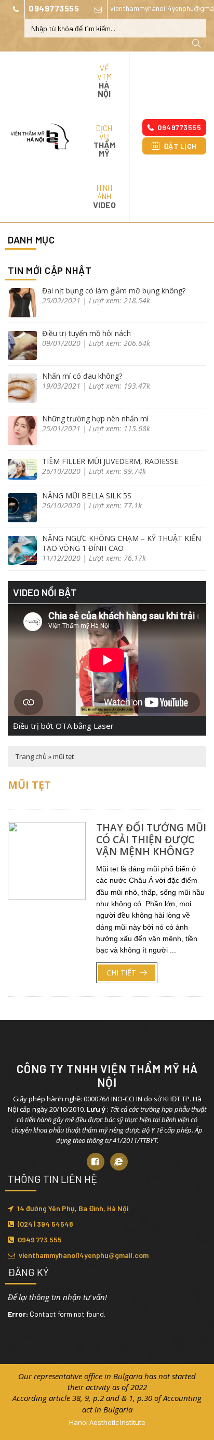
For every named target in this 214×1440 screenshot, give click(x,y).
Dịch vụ (104, 140)
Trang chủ (31, 756)
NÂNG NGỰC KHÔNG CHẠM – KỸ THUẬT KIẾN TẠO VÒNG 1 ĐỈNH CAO (121, 543)
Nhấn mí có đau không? (82, 376)
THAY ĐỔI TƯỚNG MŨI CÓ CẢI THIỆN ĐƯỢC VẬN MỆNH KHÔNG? (151, 839)
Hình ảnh (104, 196)
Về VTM (104, 80)
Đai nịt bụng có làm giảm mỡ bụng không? (113, 290)
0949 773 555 (40, 1239)
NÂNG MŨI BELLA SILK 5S (86, 495)
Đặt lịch (180, 146)
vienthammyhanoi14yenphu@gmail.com (84, 1255)
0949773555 (54, 8)
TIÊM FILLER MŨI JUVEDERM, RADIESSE (110, 461)
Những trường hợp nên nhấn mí (95, 418)
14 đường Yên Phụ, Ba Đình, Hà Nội (72, 1208)
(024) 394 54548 (45, 1223)
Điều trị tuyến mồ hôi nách (86, 333)
